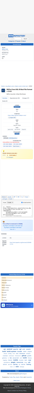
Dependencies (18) (15, 98)
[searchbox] (13, 39)
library (30, 358)
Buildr (10, 199)
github (24, 355)
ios (11, 358)
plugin (13, 362)
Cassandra (29, 377)
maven (10, 360)
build (4, 351)
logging (5, 360)
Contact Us (15, 390)
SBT (14, 197)
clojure (29, 351)
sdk (29, 362)
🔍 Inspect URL (12, 117)
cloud (5, 353)
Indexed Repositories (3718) (17, 274)
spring (15, 364)
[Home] (17, 36)
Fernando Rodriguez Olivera (23, 387)
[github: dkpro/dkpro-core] (17, 121)
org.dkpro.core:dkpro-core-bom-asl (12, 225)
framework (18, 355)
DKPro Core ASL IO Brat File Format (19, 89)
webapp (22, 366)
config (10, 353)
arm (24, 349)
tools (11, 366)
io (8, 358)
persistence (7, 362)
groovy (4, 358)
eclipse (28, 353)
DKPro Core (5, 49)
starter (23, 364)
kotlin (25, 358)
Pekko (21, 377)
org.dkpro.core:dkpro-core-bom (12, 227)
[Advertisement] (17, 17)
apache (16, 349)
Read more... (17, 380)
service (10, 364)
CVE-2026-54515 (17, 144)
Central (17, 133)
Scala (10, 377)
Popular (18, 41)
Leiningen (4, 199)
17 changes (10, 157)
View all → (12, 229)
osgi (29, 360)
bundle (19, 351)
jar (17, 129)
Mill (18, 197)
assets (28, 349)
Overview (4, 98)
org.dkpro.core (10, 86)
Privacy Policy (22, 390)
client (25, 351)
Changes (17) (25, 98)
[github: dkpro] (2, 58)
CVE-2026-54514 (7, 146)
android (10, 349)
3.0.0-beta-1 (12, 155)
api (20, 349)
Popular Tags (17, 346)
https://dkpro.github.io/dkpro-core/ (17, 115)
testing (28, 364)
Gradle (9, 197)
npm (26, 360)
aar (5, 349)
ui (14, 366)
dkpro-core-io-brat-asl (21, 86)
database (22, 353)
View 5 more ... (16, 146)
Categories (11, 41)
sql (19, 364)
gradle (29, 355)
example (5, 355)
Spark (17, 377)
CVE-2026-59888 (7, 144)
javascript (16, 358)
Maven (4, 197)
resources (20, 362)
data (17, 353)
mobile (15, 360)
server (5, 364)
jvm (21, 358)
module (21, 360)
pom (10, 129)
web (17, 366)
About (24, 41)
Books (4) (4, 101)
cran (13, 353)
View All (24, 129)
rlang (25, 362)
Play (14, 377)
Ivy (22, 197)
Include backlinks (27, 202)
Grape (26, 197)
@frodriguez (23, 373)
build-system (12, 351)
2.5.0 (10, 91)
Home (2, 86)
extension (11, 355)
